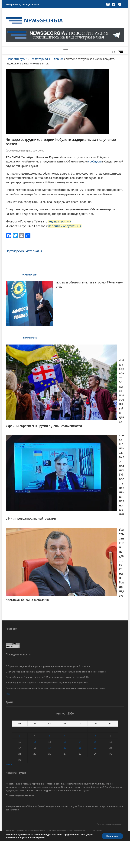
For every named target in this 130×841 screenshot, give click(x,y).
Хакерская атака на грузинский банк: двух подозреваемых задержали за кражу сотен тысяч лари (55, 687)
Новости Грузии (15, 830)
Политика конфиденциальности (109, 824)
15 (95, 741)
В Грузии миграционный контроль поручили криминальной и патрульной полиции (48, 666)
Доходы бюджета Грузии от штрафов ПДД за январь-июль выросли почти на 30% (47, 677)
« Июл (9, 764)
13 (65, 741)
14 (80, 741)
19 (49, 747)
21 (80, 747)
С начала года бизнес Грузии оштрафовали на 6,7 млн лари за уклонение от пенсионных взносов (56, 671)
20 (65, 747)
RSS (8, 694)
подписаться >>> (59, 221)
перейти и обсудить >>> (64, 226)
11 (34, 741)
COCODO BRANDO (96, 830)
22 (95, 747)
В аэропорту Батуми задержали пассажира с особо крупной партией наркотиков (47, 682)
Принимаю (112, 835)
